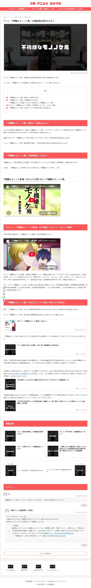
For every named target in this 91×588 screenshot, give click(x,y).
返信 (85, 505)
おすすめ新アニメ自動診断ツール (21, 373)
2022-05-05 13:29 (82, 512)
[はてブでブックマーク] (4, 294)
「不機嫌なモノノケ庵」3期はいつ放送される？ (23, 97)
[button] (4, 300)
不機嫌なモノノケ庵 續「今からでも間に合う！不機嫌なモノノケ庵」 (32, 102)
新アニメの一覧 (81, 395)
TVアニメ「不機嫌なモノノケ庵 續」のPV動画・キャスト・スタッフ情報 (31, 105)
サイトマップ (61, 581)
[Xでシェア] (4, 287)
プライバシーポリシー (40, 581)
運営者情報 (29, 581)
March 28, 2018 (61, 536)
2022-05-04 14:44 (82, 496)
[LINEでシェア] (4, 297)
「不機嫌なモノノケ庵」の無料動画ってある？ (23, 100)
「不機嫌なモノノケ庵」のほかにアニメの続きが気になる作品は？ (29, 108)
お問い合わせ (52, 581)
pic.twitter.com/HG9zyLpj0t (65, 533)
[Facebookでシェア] (4, 291)
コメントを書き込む (45, 553)
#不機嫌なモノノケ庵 (49, 533)
